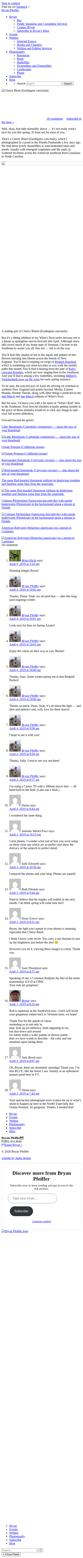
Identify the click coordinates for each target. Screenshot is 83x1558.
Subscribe (15, 1127)
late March (27, 396)
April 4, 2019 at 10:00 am (25, 670)
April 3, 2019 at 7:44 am (24, 1093)
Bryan (13, 1113)
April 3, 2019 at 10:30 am (25, 867)
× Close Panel (11, 1554)
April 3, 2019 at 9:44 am (24, 892)
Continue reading (41, 1221)
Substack (21, 6)
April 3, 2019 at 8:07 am (24, 1061)
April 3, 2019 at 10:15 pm (25, 834)
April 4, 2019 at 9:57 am (24, 779)
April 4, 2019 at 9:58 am (24, 728)
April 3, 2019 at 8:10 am (24, 1004)
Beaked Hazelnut (65, 361)
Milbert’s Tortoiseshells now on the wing (39, 377)
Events (13, 1117)
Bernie (26, 1000)
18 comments (55, 118)
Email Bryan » (12, 1145)
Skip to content (11, 3)
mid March (8, 396)
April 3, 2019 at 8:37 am (24, 971)
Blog (12, 1131)
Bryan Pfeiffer (10, 10)
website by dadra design (16, 1158)
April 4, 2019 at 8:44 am (24, 808)
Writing (13, 1120)
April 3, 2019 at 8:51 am (24, 922)
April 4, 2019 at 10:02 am (25, 589)
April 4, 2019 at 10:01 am (25, 618)
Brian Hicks (29, 560)
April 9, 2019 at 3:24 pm (24, 564)
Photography (17, 1124)
